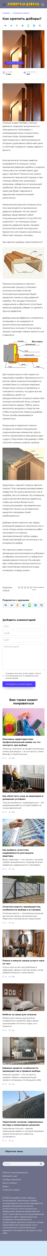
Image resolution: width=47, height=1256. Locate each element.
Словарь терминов (12, 1179)
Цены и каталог (10, 1183)
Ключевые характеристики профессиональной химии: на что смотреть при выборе (21, 742)
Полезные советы (14, 63)
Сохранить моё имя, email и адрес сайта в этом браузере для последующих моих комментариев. (23, 675)
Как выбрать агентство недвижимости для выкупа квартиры (18, 853)
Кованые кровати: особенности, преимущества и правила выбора (21, 1069)
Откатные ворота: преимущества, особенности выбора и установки (22, 908)
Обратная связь (14, 1151)
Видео (6, 1186)
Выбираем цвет (10, 1176)
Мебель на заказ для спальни (19, 1014)
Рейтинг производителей (15, 1173)
